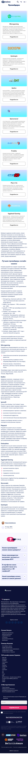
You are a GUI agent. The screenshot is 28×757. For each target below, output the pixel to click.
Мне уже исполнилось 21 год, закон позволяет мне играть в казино (14, 712)
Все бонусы (5, 640)
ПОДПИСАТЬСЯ (14, 707)
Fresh (3, 674)
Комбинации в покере (7, 650)
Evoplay (14, 151)
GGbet (3, 663)
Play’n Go (14, 183)
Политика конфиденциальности (20, 747)
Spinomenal (14, 119)
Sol (3, 672)
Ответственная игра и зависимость (10, 649)
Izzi (3, 671)
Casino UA (4, 666)
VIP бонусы (4, 637)
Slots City (4, 657)
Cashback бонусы (6, 635)
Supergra (4, 665)
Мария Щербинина (10, 523)
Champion (4, 669)
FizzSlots (4, 660)
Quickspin (14, 56)
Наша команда (5, 687)
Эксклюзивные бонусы (7, 638)
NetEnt (14, 88)
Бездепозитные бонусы (7, 632)
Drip (3, 675)
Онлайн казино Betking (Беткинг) (10, 678)
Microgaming (14, 24)
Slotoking (4, 659)
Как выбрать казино (7, 646)
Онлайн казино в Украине (8, 652)
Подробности (14, 37)
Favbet (3, 668)
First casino (5, 662)
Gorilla (3, 680)
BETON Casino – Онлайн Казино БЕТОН (11, 677)
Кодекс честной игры (7, 647)
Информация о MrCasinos (8, 688)
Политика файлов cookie (6, 747)
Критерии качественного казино (10, 690)
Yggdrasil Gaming (14, 213)
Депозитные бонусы (7, 634)
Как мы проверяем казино (8, 691)
